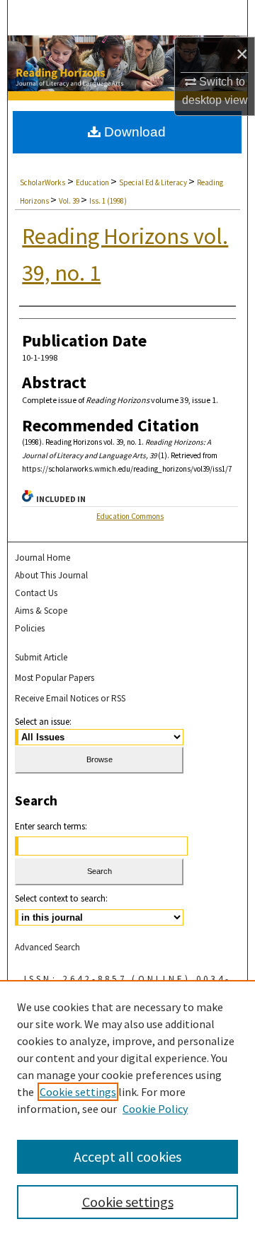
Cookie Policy (155, 1109)
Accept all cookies (127, 1156)
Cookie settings (78, 1092)
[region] (127, 1108)
